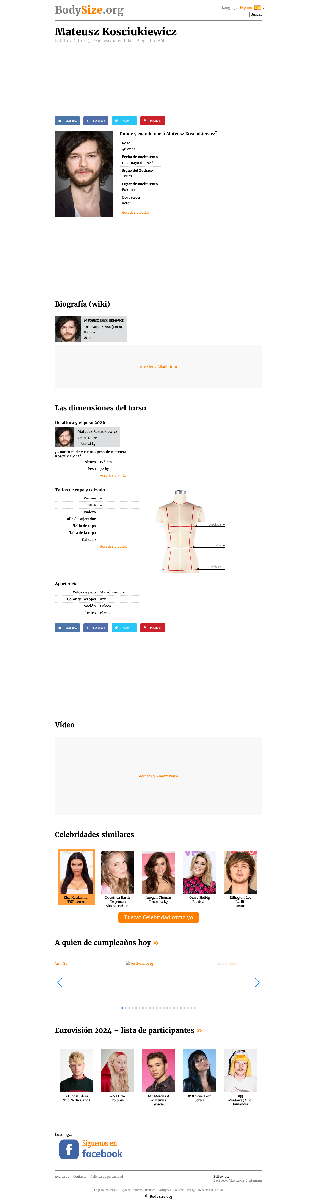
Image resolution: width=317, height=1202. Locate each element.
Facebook (220, 1180)
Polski (219, 1190)
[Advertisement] (158, 76)
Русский (112, 1190)
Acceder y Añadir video (158, 776)
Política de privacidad (106, 1177)
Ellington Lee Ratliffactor (240, 899)
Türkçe (191, 1190)
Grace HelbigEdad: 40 (199, 899)
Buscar (256, 14)
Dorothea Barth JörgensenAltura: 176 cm (117, 899)
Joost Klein (76, 1098)
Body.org (89, 9)
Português (164, 1190)
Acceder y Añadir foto (158, 367)
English (99, 1190)
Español (125, 1190)
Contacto (79, 1177)
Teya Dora (199, 1098)
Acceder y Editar (136, 212)
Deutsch (150, 1190)
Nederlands (205, 1190)
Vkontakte (236, 1180)
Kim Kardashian (76, 899)
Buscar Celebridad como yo (158, 917)
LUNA (117, 1098)
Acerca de (62, 1177)
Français (178, 1190)
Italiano (137, 1190)
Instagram (254, 1180)
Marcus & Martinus (158, 1098)
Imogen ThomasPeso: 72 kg (158, 899)
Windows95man (241, 1098)
